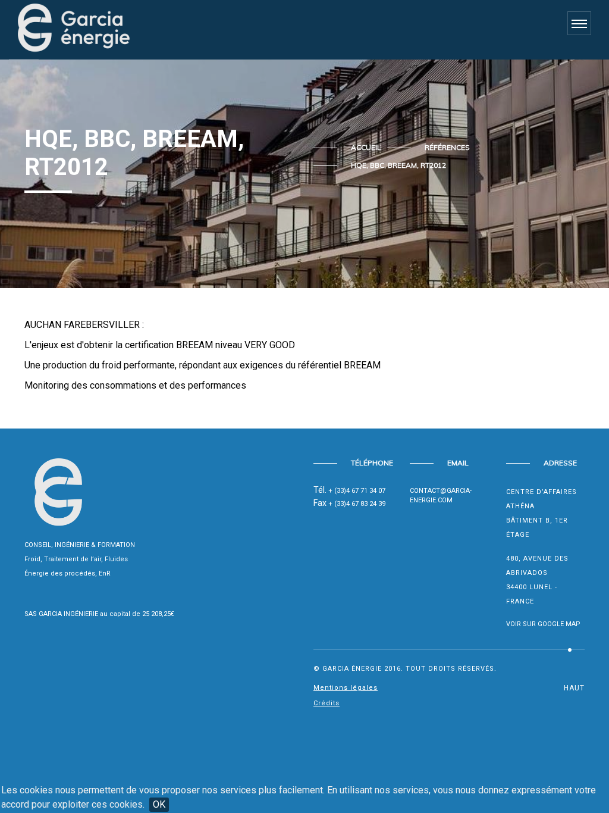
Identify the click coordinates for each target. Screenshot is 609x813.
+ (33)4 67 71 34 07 (356, 491)
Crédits (326, 703)
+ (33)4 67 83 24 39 (356, 504)
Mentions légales (345, 688)
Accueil (366, 147)
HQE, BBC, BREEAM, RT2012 (398, 165)
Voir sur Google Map (543, 624)
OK (159, 804)
